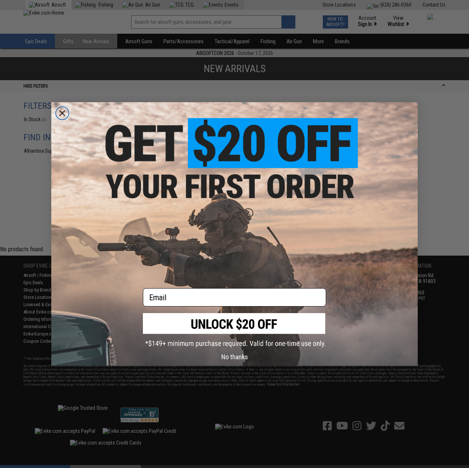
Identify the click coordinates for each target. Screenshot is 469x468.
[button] (234, 330)
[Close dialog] (62, 113)
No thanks (234, 357)
